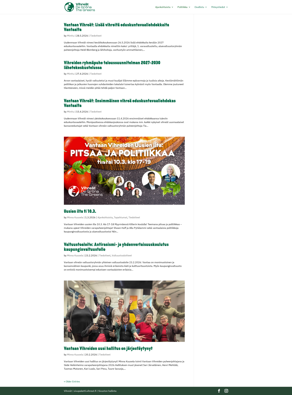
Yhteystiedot (218, 7)
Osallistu (199, 7)
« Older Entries (72, 381)
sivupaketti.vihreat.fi (85, 390)
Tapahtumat (120, 217)
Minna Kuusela (75, 217)
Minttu (70, 35)
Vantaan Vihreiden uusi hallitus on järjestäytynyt (108, 348)
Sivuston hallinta (107, 390)
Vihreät (68, 390)
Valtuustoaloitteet (122, 255)
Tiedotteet (96, 35)
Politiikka (182, 7)
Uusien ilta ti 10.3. (80, 211)
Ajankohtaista (162, 7)
